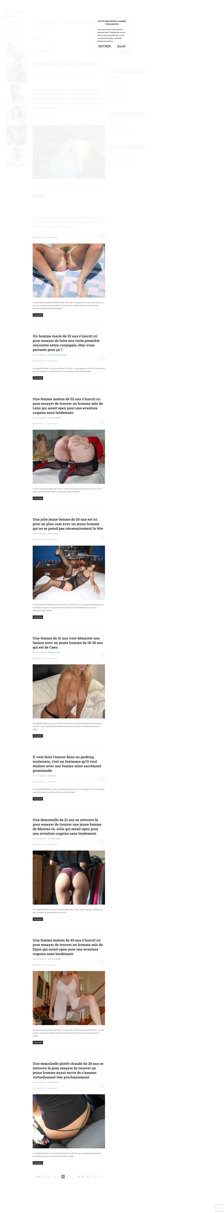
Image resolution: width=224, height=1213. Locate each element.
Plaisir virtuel (53, 533)
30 (88, 1177)
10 (79, 1177)
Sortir (121, 46)
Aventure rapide (54, 417)
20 (83, 1177)
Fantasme (52, 775)
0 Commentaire (52, 237)
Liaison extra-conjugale (57, 355)
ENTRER (104, 46)
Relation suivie (54, 652)
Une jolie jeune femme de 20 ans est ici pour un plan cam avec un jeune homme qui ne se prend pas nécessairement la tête (68, 524)
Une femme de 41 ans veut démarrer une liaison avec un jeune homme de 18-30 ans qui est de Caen (68, 642)
